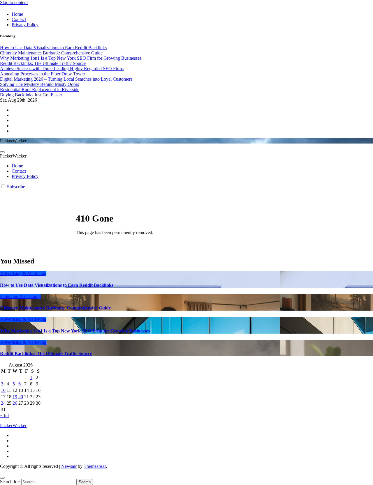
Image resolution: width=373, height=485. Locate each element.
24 (3, 403)
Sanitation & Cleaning (20, 296)
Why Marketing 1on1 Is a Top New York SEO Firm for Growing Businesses (75, 330)
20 (20, 396)
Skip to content (14, 2)
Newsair (69, 466)
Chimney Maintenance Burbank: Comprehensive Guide (55, 307)
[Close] (2, 478)
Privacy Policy (25, 24)
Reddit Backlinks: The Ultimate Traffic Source (46, 353)
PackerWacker (13, 140)
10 (3, 390)
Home (17, 14)
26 (15, 403)
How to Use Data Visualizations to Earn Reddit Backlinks (56, 285)
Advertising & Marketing (23, 273)
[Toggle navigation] (2, 152)
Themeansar (95, 466)
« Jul (4, 415)
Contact (19, 19)
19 (15, 396)
